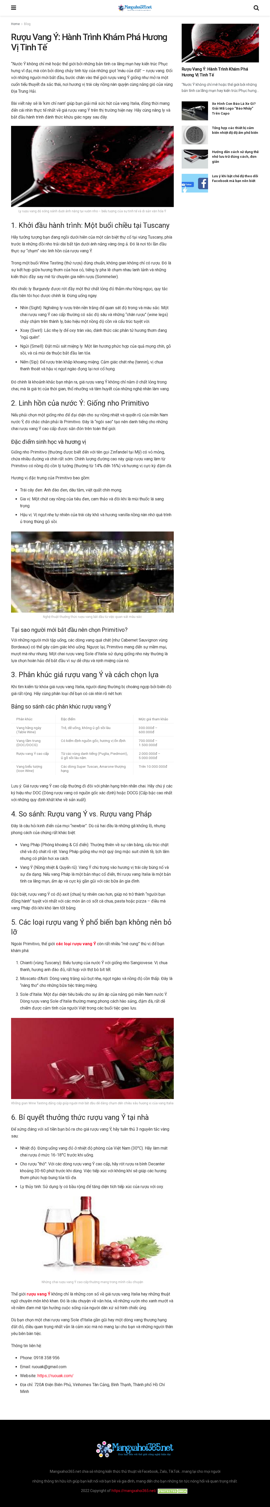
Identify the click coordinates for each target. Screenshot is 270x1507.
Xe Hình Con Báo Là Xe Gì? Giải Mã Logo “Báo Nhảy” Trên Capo (234, 108)
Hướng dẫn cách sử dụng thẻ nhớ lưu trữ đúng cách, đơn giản (235, 156)
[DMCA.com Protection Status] (173, 1491)
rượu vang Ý (38, 1294)
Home (15, 24)
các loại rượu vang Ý (76, 943)
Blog (27, 24)
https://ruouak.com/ (55, 1375)
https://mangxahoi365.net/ (134, 1491)
